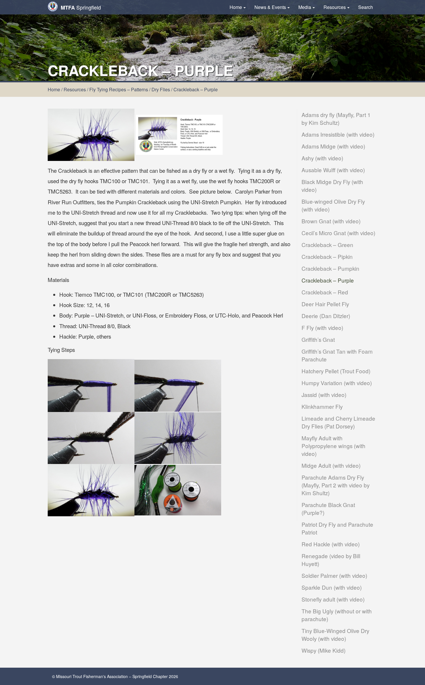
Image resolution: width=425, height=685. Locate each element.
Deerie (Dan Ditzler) (326, 316)
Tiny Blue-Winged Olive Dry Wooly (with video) (335, 634)
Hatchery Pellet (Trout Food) (336, 371)
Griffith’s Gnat (318, 339)
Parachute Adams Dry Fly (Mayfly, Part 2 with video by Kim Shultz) (335, 485)
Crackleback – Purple (328, 280)
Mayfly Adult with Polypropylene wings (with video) (333, 445)
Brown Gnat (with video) (331, 221)
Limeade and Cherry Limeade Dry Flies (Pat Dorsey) (338, 422)
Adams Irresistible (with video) (338, 134)
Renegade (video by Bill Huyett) (331, 559)
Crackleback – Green (327, 244)
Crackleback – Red (325, 292)
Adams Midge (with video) (333, 146)
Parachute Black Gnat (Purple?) (328, 508)
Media (304, 7)
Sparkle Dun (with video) (332, 587)
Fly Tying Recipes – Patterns (118, 89)
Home (236, 7)
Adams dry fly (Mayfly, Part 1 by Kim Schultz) (336, 118)
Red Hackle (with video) (331, 544)
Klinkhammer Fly (322, 406)
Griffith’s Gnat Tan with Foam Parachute (337, 355)
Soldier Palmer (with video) (334, 575)
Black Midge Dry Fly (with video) (332, 185)
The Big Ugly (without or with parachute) (337, 615)
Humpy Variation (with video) (337, 383)
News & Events (270, 7)
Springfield (81, 7)
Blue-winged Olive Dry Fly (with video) (333, 205)
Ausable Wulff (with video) (333, 170)
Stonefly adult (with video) (333, 599)
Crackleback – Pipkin (327, 256)
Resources (335, 7)
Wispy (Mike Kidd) (323, 650)
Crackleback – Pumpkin (330, 268)
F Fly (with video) (322, 327)
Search (365, 7)
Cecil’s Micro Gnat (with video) (338, 233)
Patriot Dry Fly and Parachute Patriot (337, 528)
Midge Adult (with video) (331, 465)
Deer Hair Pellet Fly (325, 304)
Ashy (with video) (322, 158)
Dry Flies (160, 89)
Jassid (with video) (324, 394)
